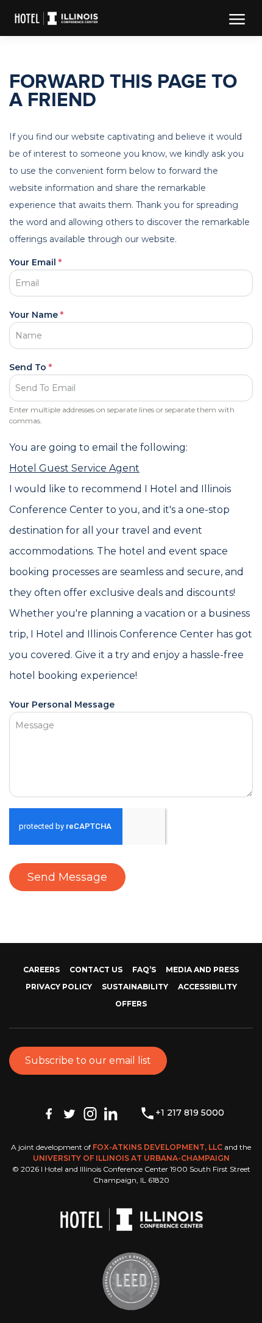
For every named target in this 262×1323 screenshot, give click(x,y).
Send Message (67, 877)
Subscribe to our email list (88, 1060)
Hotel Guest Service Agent (74, 468)
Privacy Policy (59, 986)
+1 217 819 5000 (189, 1112)
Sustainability (135, 986)
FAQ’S (144, 969)
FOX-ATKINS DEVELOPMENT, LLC (157, 1147)
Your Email (35, 262)
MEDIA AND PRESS (202, 969)
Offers (131, 1003)
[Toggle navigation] (237, 18)
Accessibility (207, 986)
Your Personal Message (62, 704)
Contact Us (95, 969)
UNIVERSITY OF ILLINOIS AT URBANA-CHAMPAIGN (131, 1158)
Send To (30, 367)
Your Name (36, 314)
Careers (41, 969)
